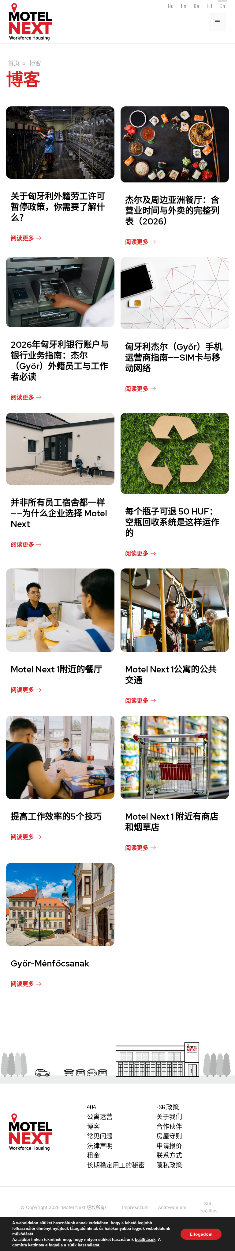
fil (209, 6)
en (183, 6)
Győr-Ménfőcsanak (50, 963)
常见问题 (100, 1135)
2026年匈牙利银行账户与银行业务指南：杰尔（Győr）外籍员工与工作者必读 (60, 361)
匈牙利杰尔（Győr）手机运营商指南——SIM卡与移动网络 (173, 357)
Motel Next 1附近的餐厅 (56, 669)
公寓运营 (100, 1116)
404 (91, 1107)
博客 (93, 1126)
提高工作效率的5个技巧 (56, 816)
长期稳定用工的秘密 (116, 1165)
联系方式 (169, 1155)
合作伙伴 (169, 1126)
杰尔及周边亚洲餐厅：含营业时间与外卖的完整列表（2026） (172, 210)
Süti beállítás (209, 1207)
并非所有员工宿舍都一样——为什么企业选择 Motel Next (59, 513)
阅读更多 (22, 238)
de (196, 6)
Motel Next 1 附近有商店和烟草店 (171, 822)
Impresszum (135, 1207)
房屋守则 (169, 1135)
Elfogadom (201, 1234)
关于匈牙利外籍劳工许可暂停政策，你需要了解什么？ (58, 207)
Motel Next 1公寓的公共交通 (171, 675)
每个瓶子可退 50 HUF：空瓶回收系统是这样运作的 (172, 522)
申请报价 (169, 1145)
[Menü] (217, 22)
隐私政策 (169, 1165)
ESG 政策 (167, 1107)
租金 (93, 1155)
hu (170, 6)
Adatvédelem (172, 1207)
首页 (14, 63)
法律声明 (100, 1145)
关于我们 (169, 1116)
